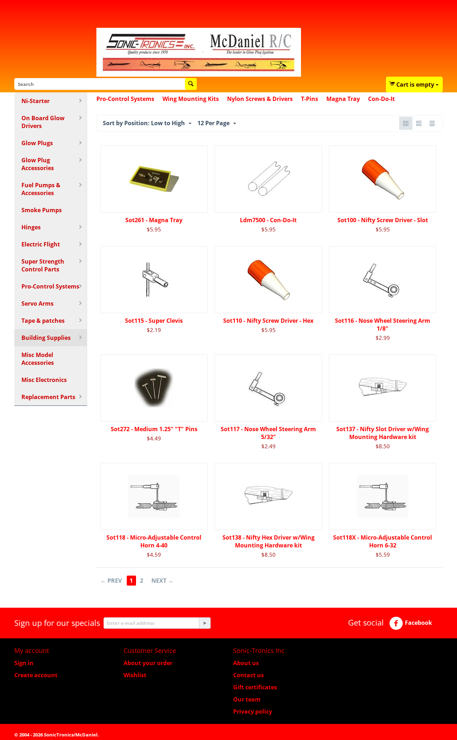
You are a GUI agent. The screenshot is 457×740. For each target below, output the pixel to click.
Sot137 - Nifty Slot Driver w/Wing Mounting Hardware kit (382, 433)
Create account (35, 675)
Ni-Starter (35, 101)
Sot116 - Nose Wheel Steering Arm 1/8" (382, 324)
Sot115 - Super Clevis (154, 321)
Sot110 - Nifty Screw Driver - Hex (268, 321)
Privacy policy (252, 711)
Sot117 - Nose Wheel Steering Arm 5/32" (268, 433)
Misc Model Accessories (37, 359)
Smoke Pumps (41, 210)
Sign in (24, 663)
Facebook (418, 623)
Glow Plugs (37, 143)
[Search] (191, 84)
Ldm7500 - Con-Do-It (268, 220)
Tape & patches (43, 321)
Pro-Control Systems (50, 286)
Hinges (31, 227)
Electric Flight (40, 244)
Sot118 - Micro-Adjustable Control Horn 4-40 (153, 541)
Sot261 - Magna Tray (153, 220)
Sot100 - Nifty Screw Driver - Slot (382, 220)
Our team (247, 699)
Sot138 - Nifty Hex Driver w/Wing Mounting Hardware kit (268, 541)
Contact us (248, 675)
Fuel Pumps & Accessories (40, 189)
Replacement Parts (48, 397)
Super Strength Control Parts (42, 265)
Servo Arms (37, 303)
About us (246, 663)
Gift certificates (255, 687)
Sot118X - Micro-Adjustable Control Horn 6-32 (382, 541)
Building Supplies (46, 338)
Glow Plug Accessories (37, 164)
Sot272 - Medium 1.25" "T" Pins (154, 429)
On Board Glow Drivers (43, 122)
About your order (148, 663)
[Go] (204, 623)
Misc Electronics (44, 380)
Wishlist (135, 675)
